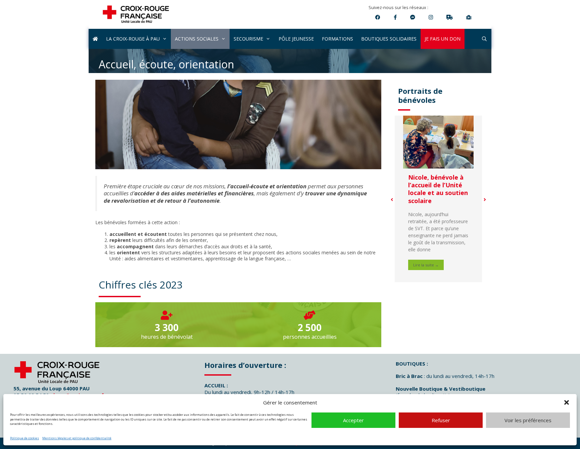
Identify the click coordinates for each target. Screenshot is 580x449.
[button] (566, 402)
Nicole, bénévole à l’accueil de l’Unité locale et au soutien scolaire (438, 189)
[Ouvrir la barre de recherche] (484, 39)
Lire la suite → (426, 264)
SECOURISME (248, 39)
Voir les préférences (527, 420)
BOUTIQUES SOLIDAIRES (389, 39)
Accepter (353, 420)
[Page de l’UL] (378, 17)
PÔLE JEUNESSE (296, 39)
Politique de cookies (24, 438)
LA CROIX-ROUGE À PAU (133, 39)
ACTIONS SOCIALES (197, 39)
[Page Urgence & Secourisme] (412, 17)
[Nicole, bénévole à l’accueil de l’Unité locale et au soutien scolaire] (438, 142)
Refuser (441, 420)
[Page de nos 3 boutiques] (395, 17)
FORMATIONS (337, 39)
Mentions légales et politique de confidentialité (76, 438)
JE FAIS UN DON (443, 39)
